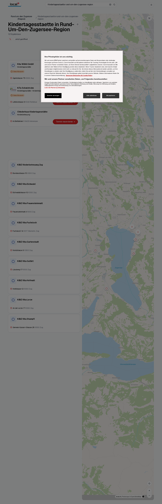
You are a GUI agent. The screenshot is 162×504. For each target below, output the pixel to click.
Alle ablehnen (92, 95)
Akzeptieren (110, 95)
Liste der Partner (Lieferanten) (55, 87)
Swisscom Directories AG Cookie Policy (79, 75)
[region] (82, 76)
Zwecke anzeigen (53, 95)
